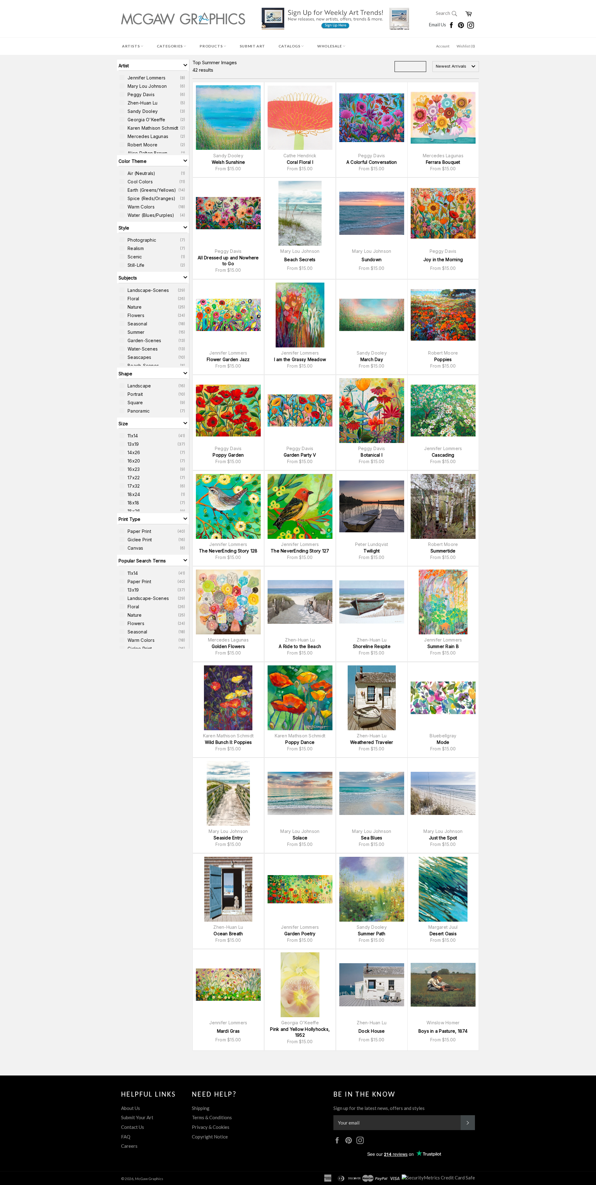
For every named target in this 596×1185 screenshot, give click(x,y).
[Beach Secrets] (300, 213)
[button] (153, 65)
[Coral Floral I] (300, 117)
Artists (131, 46)
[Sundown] (371, 213)
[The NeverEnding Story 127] (300, 506)
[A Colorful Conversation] (371, 117)
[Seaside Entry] (228, 793)
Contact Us (132, 1127)
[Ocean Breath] (228, 889)
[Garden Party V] (300, 410)
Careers (129, 1146)
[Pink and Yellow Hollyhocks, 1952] (300, 984)
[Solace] (300, 793)
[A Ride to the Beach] (300, 602)
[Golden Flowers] (228, 602)
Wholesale (330, 46)
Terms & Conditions (212, 1117)
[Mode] (443, 697)
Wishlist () (466, 46)
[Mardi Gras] (228, 984)
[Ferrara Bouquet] (443, 117)
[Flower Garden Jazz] (228, 315)
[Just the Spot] (443, 793)
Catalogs (289, 46)
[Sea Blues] (371, 793)
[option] (153, 77)
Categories (170, 46)
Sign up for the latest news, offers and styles (379, 1108)
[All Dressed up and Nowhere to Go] (228, 213)
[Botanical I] (371, 410)
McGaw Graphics (149, 1178)
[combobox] (456, 66)
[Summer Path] (371, 889)
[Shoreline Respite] (371, 602)
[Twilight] (371, 506)
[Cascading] (443, 410)
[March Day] (371, 315)
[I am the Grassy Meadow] (300, 315)
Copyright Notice (210, 1136)
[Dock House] (371, 984)
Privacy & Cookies (210, 1127)
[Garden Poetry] (300, 889)
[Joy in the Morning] (443, 213)
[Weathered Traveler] (371, 697)
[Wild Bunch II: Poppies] (228, 697)
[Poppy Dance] (300, 697)
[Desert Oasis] (443, 889)
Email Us (438, 24)
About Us (130, 1108)
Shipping (201, 1108)
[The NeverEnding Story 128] (228, 506)
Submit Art (252, 46)
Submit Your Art (137, 1117)
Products (211, 46)
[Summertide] (443, 506)
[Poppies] (443, 315)
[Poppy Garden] (228, 410)
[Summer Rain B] (443, 602)
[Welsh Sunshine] (228, 117)
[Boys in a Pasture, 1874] (443, 984)
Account (442, 46)
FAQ (125, 1136)
